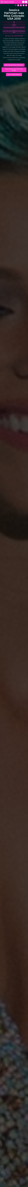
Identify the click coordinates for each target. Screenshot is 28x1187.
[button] (23, 2)
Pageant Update (8, 2)
